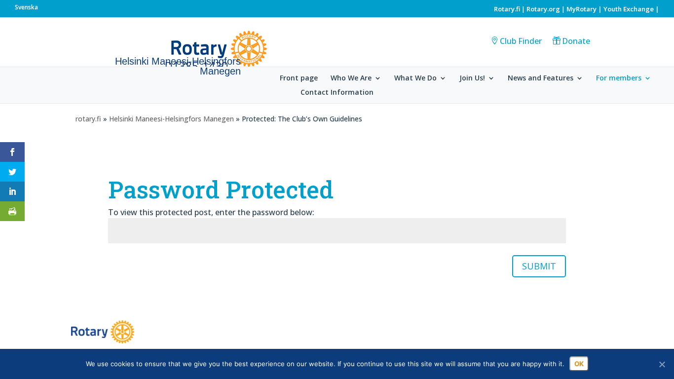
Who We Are (351, 78)
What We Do (415, 78)
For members (618, 78)
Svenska (26, 7)
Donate (576, 41)
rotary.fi (88, 118)
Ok (579, 364)
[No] (662, 364)
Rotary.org (543, 8)
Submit (539, 266)
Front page (299, 78)
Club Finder (521, 41)
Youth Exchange (628, 8)
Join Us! (472, 78)
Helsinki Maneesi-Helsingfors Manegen (171, 118)
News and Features (540, 78)
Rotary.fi (507, 8)
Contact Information (337, 93)
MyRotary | (584, 8)
